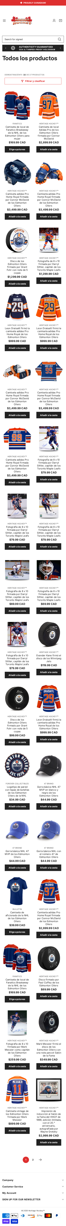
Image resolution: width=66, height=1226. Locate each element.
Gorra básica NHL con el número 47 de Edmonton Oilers (49, 854)
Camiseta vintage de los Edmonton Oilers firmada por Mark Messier (17, 1115)
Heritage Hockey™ (49, 123)
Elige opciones (17, 149)
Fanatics (17, 123)
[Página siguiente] (40, 1160)
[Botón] (5, 48)
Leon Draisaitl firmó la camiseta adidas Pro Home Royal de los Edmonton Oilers (17, 333)
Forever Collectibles (17, 783)
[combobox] (33, 39)
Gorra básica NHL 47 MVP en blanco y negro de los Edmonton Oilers (48, 791)
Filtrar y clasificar (35, 81)
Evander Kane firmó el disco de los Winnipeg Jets (48, 658)
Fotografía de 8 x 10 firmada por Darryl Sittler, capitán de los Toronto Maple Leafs (49, 265)
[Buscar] (59, 39)
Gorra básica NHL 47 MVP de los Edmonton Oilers (17, 854)
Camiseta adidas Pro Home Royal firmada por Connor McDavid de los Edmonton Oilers (17, 199)
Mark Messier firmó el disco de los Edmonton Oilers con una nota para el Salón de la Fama (48, 1049)
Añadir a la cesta (48, 149)
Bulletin (17, 909)
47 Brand (49, 783)
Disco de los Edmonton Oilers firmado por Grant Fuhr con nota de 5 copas (17, 267)
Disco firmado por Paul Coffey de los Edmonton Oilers (49, 982)
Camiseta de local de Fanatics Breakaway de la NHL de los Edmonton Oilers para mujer (17, 132)
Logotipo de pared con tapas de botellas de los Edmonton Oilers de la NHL (17, 791)
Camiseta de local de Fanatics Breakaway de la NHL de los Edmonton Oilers (17, 984)
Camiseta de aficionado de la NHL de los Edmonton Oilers (17, 917)
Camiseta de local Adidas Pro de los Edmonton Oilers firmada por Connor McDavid (49, 132)
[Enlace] (21, 21)
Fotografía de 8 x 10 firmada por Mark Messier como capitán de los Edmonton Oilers (17, 1049)
